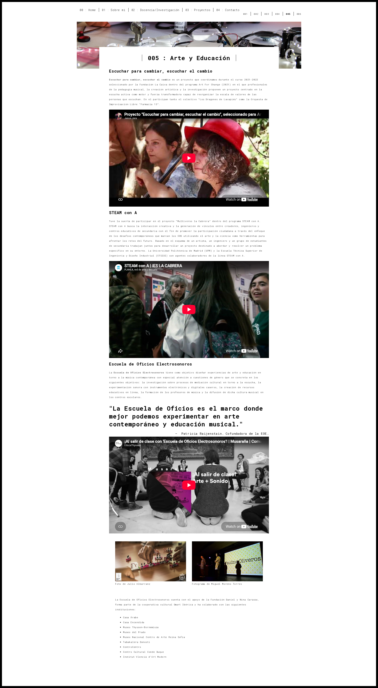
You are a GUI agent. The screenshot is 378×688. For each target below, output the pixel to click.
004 (277, 13)
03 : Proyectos (197, 10)
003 (266, 13)
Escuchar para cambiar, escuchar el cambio (139, 79)
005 (288, 13)
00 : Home (88, 10)
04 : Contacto (227, 10)
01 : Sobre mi (113, 10)
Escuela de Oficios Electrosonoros (139, 372)
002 (256, 13)
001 (245, 13)
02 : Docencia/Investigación (156, 10)
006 (299, 13)
